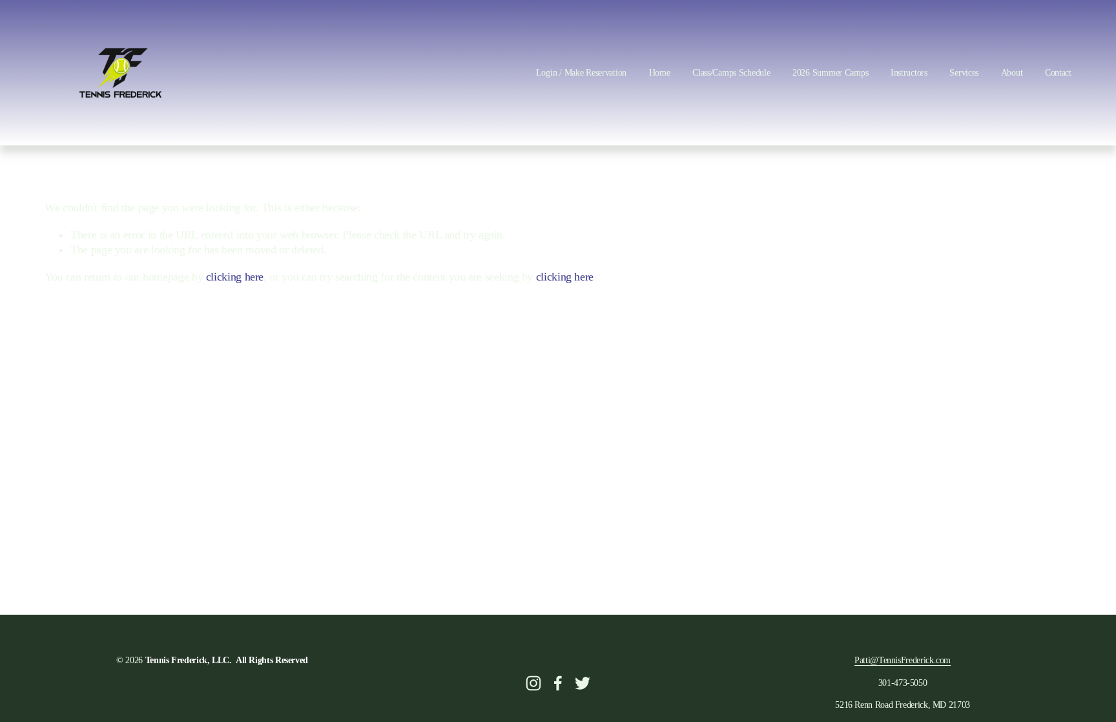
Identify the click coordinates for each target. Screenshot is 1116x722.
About (1012, 73)
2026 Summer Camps (830, 73)
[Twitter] (582, 683)
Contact (1058, 73)
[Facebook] (558, 683)
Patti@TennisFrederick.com (902, 660)
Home (659, 73)
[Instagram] (533, 683)
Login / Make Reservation (581, 73)
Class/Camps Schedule (731, 73)
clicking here (235, 276)
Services (963, 73)
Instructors (909, 73)
